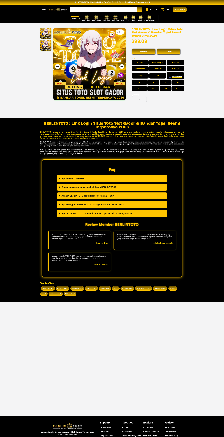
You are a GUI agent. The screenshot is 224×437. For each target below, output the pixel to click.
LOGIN (169, 52)
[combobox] (103, 9)
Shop (44, 9)
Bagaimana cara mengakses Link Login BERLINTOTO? (88, 187)
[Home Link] (58, 9)
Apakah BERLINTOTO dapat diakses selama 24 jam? (87, 196)
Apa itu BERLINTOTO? (72, 178)
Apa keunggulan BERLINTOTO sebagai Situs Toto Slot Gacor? (92, 204)
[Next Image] (121, 66)
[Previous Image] (57, 66)
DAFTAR (143, 52)
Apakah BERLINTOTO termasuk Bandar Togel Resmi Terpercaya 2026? (96, 213)
